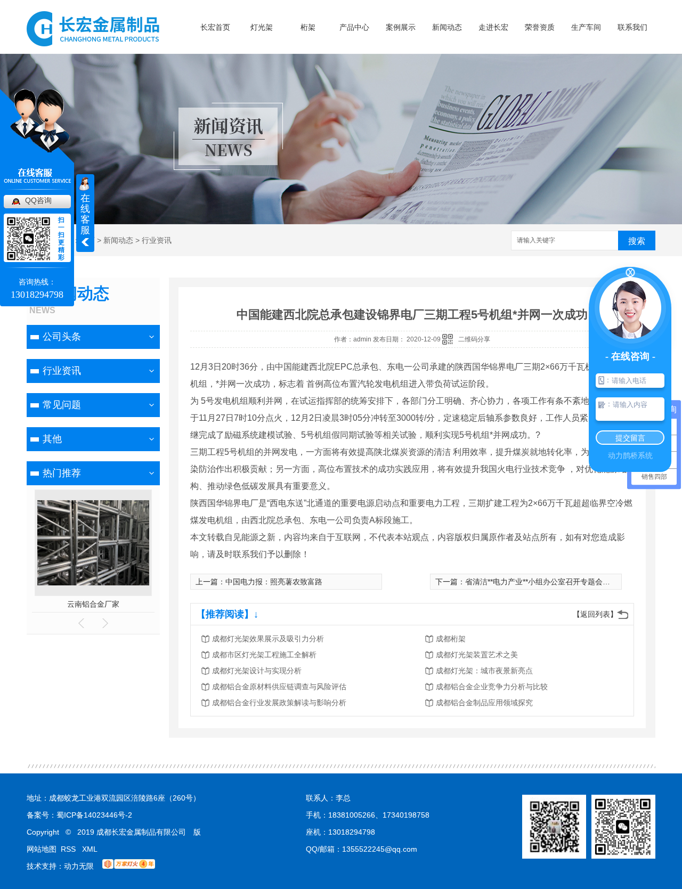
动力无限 (79, 866)
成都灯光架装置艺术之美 (477, 654)
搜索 (636, 241)
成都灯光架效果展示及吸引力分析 (268, 638)
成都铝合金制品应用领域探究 (484, 702)
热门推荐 (62, 473)
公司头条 (62, 336)
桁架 (308, 27)
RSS (69, 849)
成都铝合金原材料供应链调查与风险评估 (279, 686)
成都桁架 (451, 638)
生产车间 (586, 27)
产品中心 (354, 27)
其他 (52, 439)
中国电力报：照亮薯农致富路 (273, 581)
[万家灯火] (128, 866)
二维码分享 (474, 339)
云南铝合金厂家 (93, 604)
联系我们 (632, 27)
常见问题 (62, 404)
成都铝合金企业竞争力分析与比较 (492, 686)
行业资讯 (157, 240)
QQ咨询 (38, 200)
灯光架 (261, 27)
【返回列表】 (595, 614)
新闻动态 (447, 27)
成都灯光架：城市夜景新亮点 (484, 670)
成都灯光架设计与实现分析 (257, 670)
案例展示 (401, 27)
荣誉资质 (540, 27)
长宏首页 (215, 27)
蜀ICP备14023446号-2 (94, 815)
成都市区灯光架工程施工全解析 (264, 654)
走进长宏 (493, 27)
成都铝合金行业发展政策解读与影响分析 (279, 702)
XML (90, 849)
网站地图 (41, 849)
